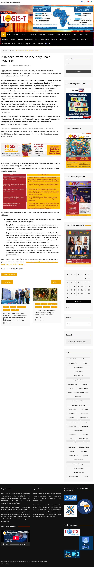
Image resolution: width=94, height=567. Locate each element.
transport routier (73, 476)
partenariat (78, 443)
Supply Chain (41, 34)
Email (67, 64)
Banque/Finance (83, 388)
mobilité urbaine (83, 439)
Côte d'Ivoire (72, 409)
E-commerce (66, 34)
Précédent (8, 282)
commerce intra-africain (78, 405)
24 (67, 294)
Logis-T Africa (72, 426)
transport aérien (78, 460)
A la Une (15, 34)
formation (72, 418)
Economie (71, 413)
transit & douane (73, 455)
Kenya (85, 422)
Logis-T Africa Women (42, 39)
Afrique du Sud (21, 307)
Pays (33, 44)
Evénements (74, 39)
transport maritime (78, 472)
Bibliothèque (6, 44)
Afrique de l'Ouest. (78, 380)
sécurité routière (84, 447)
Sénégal (71, 451)
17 (67, 290)
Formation (20, 39)
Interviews (5, 39)
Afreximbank (72, 363)
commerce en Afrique (78, 401)
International (84, 39)
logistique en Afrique (78, 430)
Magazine (54, 39)
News (69, 443)
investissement (73, 422)
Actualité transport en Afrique (78, 359)
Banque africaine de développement (78, 392)
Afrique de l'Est (78, 376)
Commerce (51, 34)
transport (85, 455)
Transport (23, 34)
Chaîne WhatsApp (15, 2)
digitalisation (84, 409)
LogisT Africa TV (63, 39)
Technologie (84, 451)
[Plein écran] (27, 544)
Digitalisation (29, 39)
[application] (15, 538)
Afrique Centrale (78, 371)
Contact (40, 44)
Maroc (70, 439)
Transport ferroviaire (78, 468)
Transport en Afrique (78, 464)
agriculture (85, 384)
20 (78, 290)
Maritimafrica (5, 2)
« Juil (67, 307)
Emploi (13, 39)
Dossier (74, 34)
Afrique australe (78, 367)
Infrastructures (83, 34)
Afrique (85, 363)
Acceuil (9, 34)
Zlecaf (58, 34)
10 (67, 286)
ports (87, 443)
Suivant (55, 282)
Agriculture (38, 306)
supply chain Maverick (9, 274)
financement (84, 413)
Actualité (13, 307)
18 (71, 290)
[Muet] (25, 544)
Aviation (71, 388)
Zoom (13, 44)
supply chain (71, 447)
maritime (85, 434)
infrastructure (84, 418)
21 (82, 290)
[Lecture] (4, 544)
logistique (85, 426)
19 (75, 290)
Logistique (33, 34)
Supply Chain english (24, 44)
